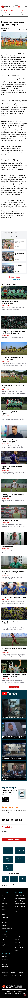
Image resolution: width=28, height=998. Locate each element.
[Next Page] (16, 236)
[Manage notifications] (25, 995)
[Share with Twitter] (23, 29)
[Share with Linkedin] (26, 29)
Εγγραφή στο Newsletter (14, 839)
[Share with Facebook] (20, 29)
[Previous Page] (11, 236)
